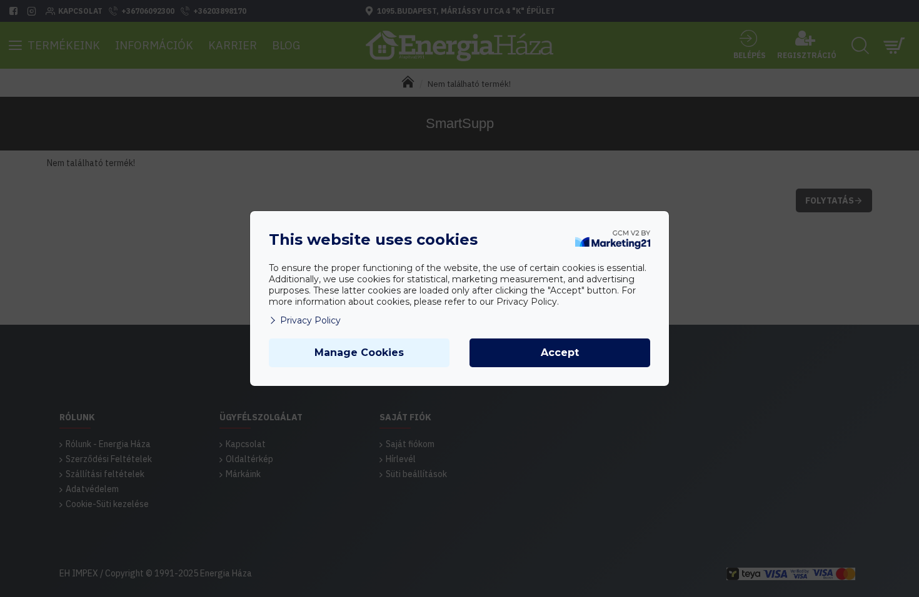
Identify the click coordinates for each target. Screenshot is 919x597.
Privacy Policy (310, 320)
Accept (560, 352)
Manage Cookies (359, 352)
